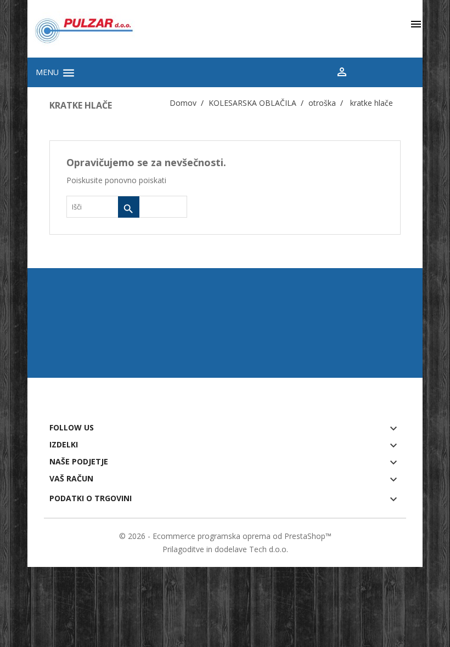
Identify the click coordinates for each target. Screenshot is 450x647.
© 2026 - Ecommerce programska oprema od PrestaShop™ (225, 536)
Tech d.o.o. (268, 549)
